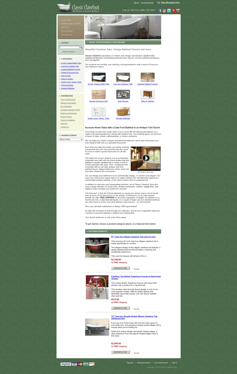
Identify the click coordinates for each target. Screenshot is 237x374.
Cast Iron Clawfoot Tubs (70, 66)
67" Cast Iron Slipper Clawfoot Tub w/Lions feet (133, 237)
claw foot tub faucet (109, 200)
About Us (64, 124)
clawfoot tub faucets (93, 58)
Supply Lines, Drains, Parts (71, 82)
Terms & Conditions (68, 120)
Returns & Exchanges (69, 113)
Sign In (136, 2)
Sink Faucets (66, 76)
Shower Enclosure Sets (70, 73)
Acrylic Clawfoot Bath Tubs (71, 63)
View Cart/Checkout (68, 100)
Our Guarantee (66, 106)
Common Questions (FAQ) (70, 110)
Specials (130, 363)
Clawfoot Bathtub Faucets (70, 69)
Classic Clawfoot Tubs (168, 367)
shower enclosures (127, 186)
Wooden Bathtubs (67, 88)
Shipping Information (68, 103)
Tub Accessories (67, 85)
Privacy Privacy (66, 117)
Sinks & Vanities (67, 79)
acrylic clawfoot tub (103, 162)
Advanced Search (143, 363)
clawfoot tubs (148, 56)
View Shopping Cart (170, 2)
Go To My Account (147, 2)
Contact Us (65, 127)
